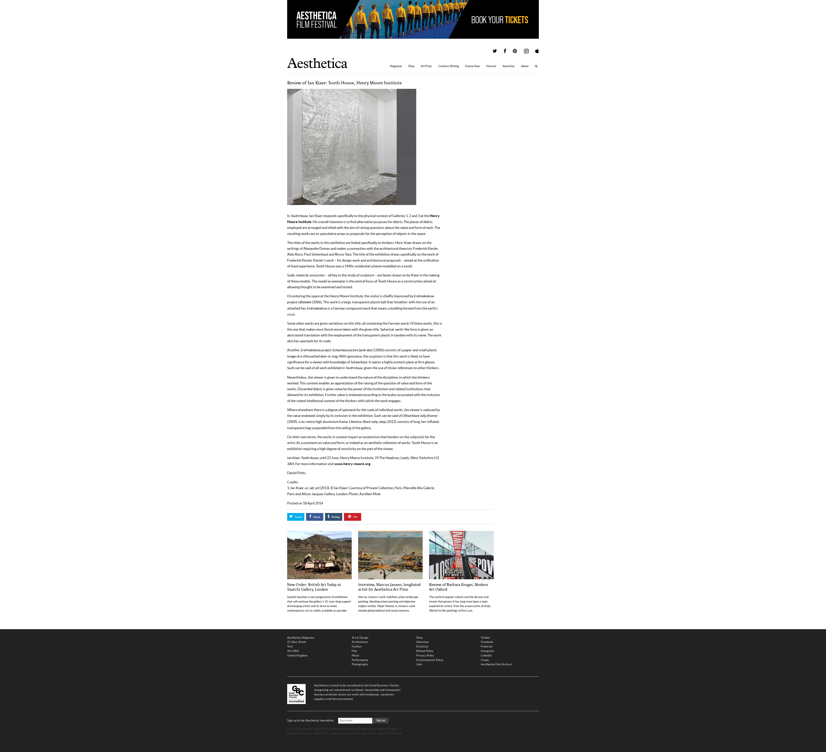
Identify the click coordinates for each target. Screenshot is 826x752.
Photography (360, 664)
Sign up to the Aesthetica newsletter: (311, 720)
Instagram (487, 651)
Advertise (508, 66)
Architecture (360, 642)
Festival (491, 66)
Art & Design (360, 637)
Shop (411, 66)
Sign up (380, 720)
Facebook (487, 642)
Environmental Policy (429, 660)
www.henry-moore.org (352, 464)
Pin (355, 517)
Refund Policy (424, 651)
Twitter (485, 637)
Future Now (472, 66)
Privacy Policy (425, 655)
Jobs (419, 664)
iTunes (485, 660)
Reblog (335, 517)
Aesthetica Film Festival (496, 664)
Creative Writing (448, 66)
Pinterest (487, 646)
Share (316, 517)
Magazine (396, 66)
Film (354, 651)
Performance (360, 660)
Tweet (298, 517)
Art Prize (426, 66)
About (525, 66)
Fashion (357, 646)
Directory (422, 646)
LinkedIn (486, 655)
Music (355, 655)
